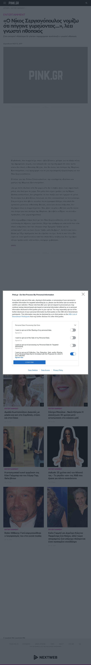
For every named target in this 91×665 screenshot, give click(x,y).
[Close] (84, 295)
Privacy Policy (58, 370)
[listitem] (45, 325)
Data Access (45, 370)
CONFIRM (29, 362)
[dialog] (45, 332)
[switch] (73, 330)
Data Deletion (33, 370)
